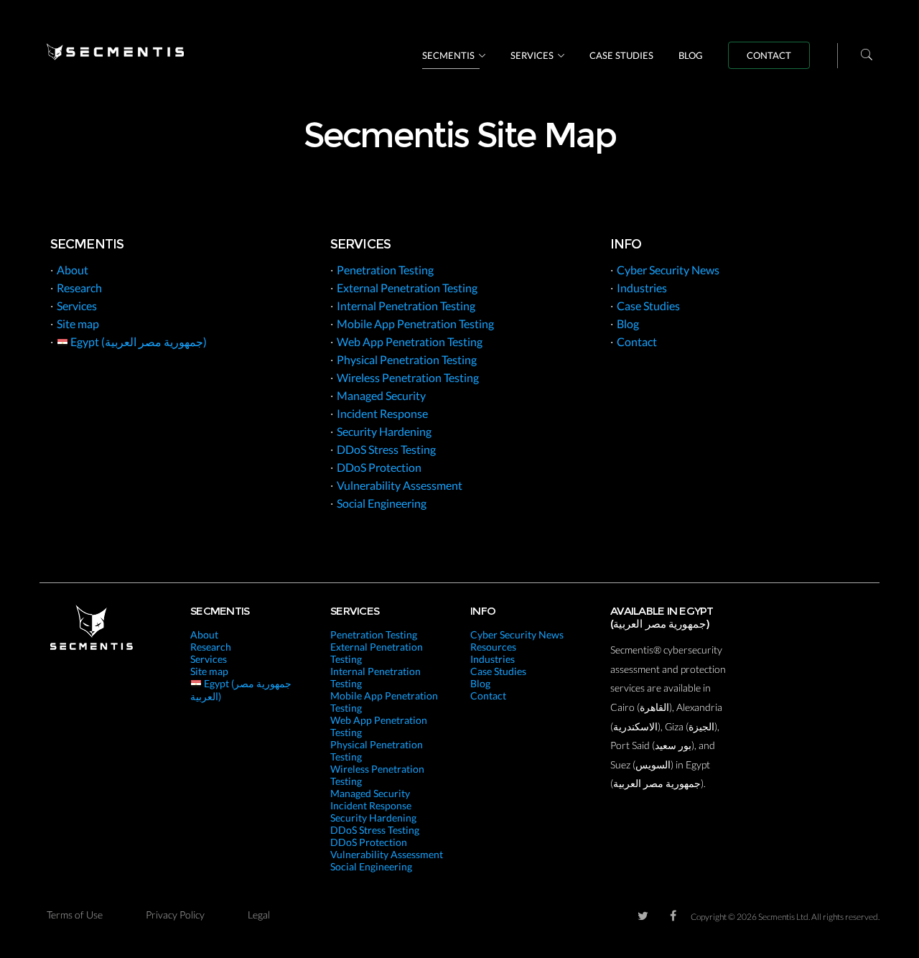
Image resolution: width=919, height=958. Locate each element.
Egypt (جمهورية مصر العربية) (137, 341)
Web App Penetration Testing (409, 341)
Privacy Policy (175, 914)
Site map (78, 323)
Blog (690, 55)
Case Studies (621, 55)
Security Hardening (384, 431)
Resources (493, 647)
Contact (769, 55)
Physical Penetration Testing (407, 359)
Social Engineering (381, 503)
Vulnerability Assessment (399, 485)
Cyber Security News (668, 269)
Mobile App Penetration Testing (415, 323)
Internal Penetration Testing (406, 305)
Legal (259, 914)
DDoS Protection (379, 467)
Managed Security (381, 395)
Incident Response (382, 413)
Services (532, 55)
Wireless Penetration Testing (408, 377)
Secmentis (448, 55)
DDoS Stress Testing (386, 449)
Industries (642, 287)
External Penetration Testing (407, 287)
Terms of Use (75, 914)
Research (79, 287)
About (72, 269)
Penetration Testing (385, 269)
